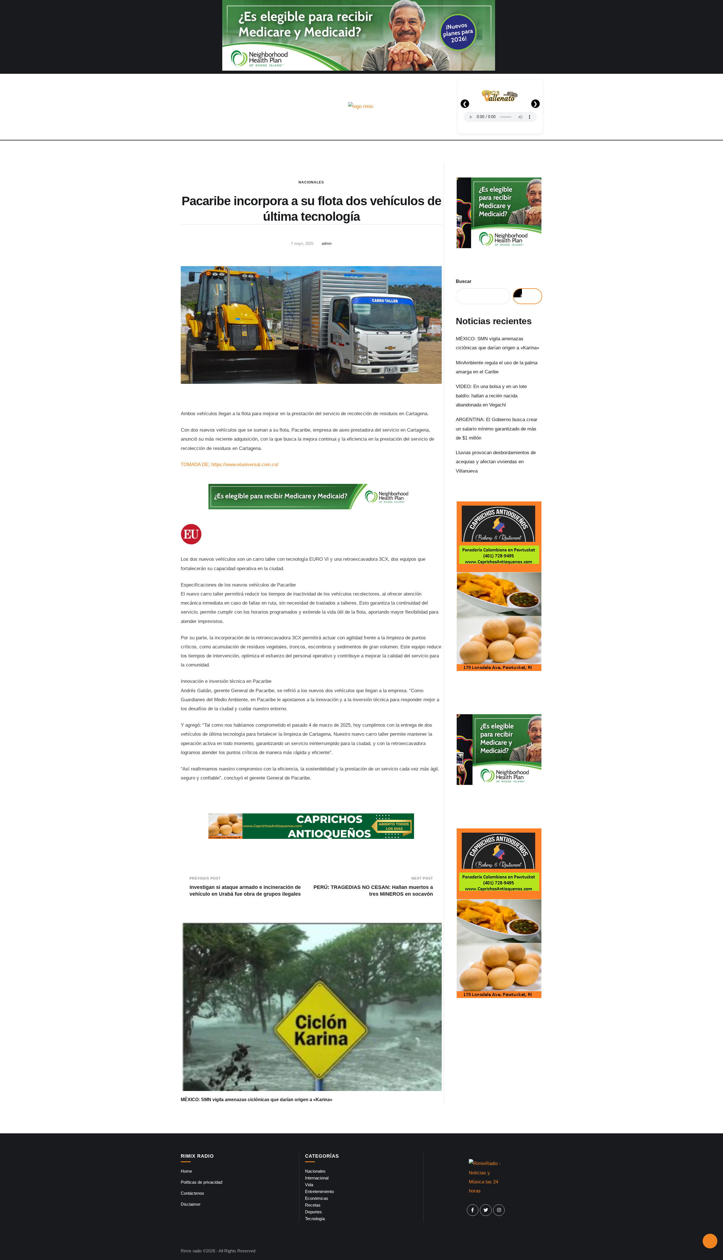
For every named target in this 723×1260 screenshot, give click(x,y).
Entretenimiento (319, 1191)
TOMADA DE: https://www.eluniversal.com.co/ (229, 464)
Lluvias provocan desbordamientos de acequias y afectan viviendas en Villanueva (496, 462)
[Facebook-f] (473, 1210)
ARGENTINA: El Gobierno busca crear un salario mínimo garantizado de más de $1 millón (496, 429)
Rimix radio (191, 1250)
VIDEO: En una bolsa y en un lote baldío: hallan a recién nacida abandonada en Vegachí (491, 396)
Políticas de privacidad (201, 1182)
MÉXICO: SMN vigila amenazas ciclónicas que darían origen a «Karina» (256, 1099)
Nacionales (311, 182)
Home (186, 1171)
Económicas (316, 1198)
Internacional (316, 1177)
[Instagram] (499, 1210)
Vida (309, 1184)
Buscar (463, 281)
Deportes (313, 1211)
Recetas (313, 1205)
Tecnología (315, 1218)
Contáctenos (192, 1193)
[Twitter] (486, 1210)
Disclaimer (191, 1204)
